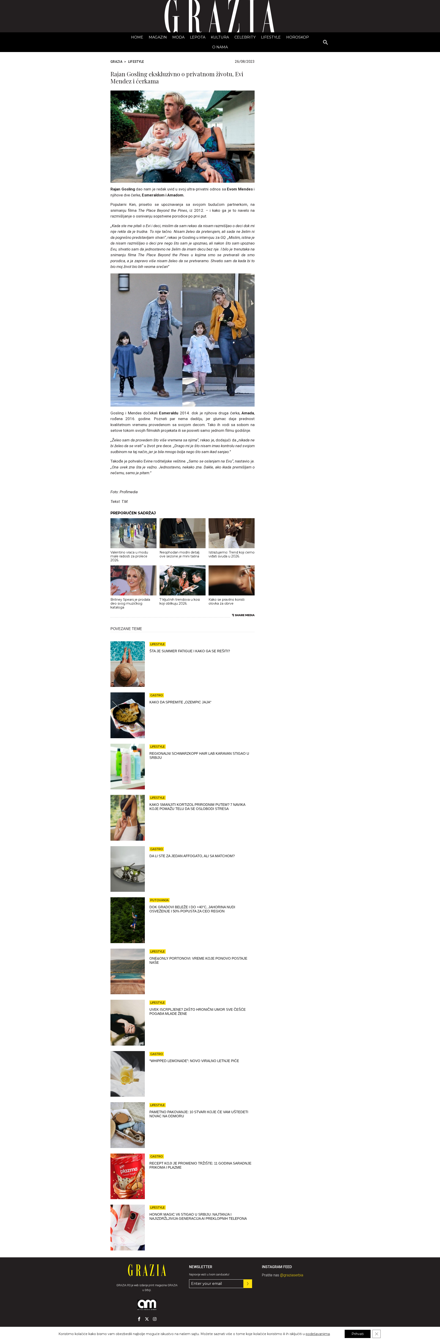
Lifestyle (271, 37)
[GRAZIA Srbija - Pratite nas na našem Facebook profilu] (139, 1319)
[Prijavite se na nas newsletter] (247, 1283)
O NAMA (220, 47)
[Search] (325, 42)
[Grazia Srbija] (220, 16)
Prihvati (358, 1334)
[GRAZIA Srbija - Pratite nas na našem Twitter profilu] (147, 1319)
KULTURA (220, 37)
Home (137, 37)
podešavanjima (318, 1334)
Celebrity (245, 37)
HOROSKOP (297, 37)
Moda (178, 37)
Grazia (116, 61)
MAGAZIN (158, 37)
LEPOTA (197, 37)
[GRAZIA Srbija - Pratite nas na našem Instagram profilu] (155, 1319)
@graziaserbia (291, 1275)
